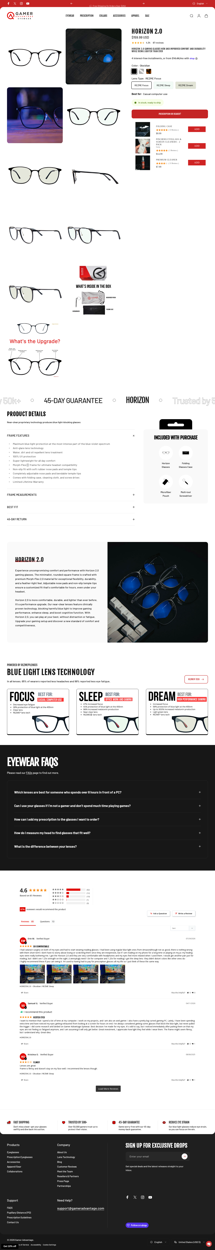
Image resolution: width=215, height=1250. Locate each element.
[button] (209, 1244)
